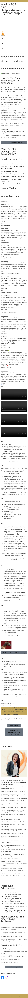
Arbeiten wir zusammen (10, 41)
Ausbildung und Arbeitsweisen (12, 45)
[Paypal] (14, 977)
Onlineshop (7, 48)
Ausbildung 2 (7, 700)
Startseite (6, 38)
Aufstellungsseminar (9, 658)
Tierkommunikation (9, 47)
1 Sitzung (5, 442)
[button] (14, 442)
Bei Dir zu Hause (7, 523)
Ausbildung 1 (6, 670)
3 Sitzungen (6, 465)
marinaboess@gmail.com (14, 22)
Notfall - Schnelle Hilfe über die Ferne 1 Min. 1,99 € (14, 566)
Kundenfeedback (8, 40)
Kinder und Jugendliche (9, 499)
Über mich (6, 43)
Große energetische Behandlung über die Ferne (13, 606)
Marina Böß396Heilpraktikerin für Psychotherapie (13, 9)
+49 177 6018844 (10, 27)
